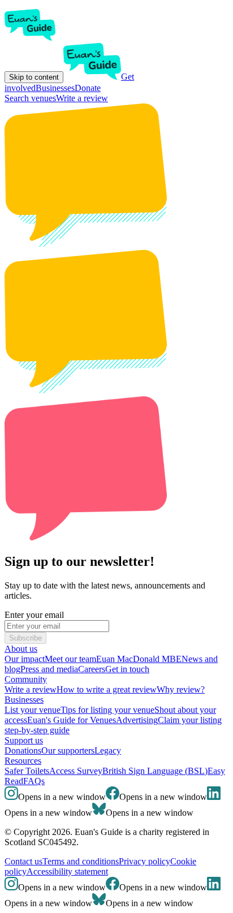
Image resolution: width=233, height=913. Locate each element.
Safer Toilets (27, 771)
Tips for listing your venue (107, 710)
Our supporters (67, 750)
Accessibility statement (67, 871)
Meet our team (70, 659)
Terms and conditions (80, 861)
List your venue (33, 710)
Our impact (25, 659)
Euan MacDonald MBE (139, 659)
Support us (24, 740)
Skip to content (34, 77)
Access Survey (75, 771)
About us (21, 649)
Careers (91, 669)
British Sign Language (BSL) (155, 771)
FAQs (34, 781)
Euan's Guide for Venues (71, 720)
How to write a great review (107, 689)
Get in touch (127, 669)
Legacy (107, 750)
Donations (23, 750)
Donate (88, 88)
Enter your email (34, 615)
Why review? (181, 689)
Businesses (55, 88)
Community (26, 679)
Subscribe (25, 638)
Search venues (30, 98)
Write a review (82, 98)
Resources (23, 760)
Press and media (49, 669)
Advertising (137, 720)
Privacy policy (144, 861)
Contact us (23, 861)
